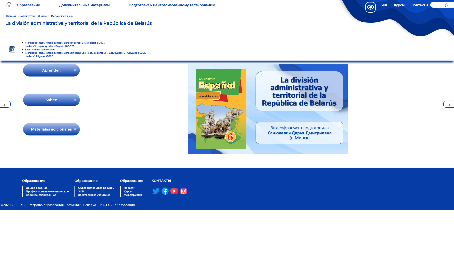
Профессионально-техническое (47, 191)
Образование (28, 5)
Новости (129, 187)
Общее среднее (37, 187)
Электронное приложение (40, 49)
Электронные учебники (94, 195)
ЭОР (81, 191)
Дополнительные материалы (84, 5)
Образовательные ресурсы (96, 187)
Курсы (399, 5)
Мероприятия (133, 195)
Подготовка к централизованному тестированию (172, 5)
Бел (384, 5)
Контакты (420, 5)
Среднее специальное (41, 195)
